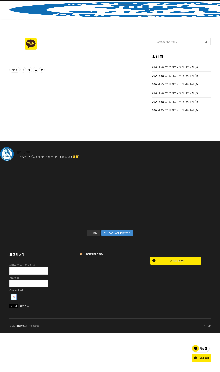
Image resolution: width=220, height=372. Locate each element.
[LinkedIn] (197, 19)
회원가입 (24, 305)
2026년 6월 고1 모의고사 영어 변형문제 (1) (175, 101)
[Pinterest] (202, 19)
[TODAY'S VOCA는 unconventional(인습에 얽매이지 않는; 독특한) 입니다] (27, 212)
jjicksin (20, 325)
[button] (14, 299)
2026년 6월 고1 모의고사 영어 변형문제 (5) (175, 67)
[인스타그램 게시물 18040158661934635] (27, 180)
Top (208, 326)
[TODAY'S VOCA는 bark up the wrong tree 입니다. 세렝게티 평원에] (82, 180)
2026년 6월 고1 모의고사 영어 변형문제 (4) (175, 75)
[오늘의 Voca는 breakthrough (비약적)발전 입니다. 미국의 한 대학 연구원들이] (138, 180)
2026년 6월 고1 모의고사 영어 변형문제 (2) (175, 93)
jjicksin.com (93, 254)
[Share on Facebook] (187, 19)
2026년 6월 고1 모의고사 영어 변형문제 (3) (175, 84)
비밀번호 (14, 277)
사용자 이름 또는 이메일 (22, 264)
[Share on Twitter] (192, 19)
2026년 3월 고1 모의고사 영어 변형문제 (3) (175, 110)
